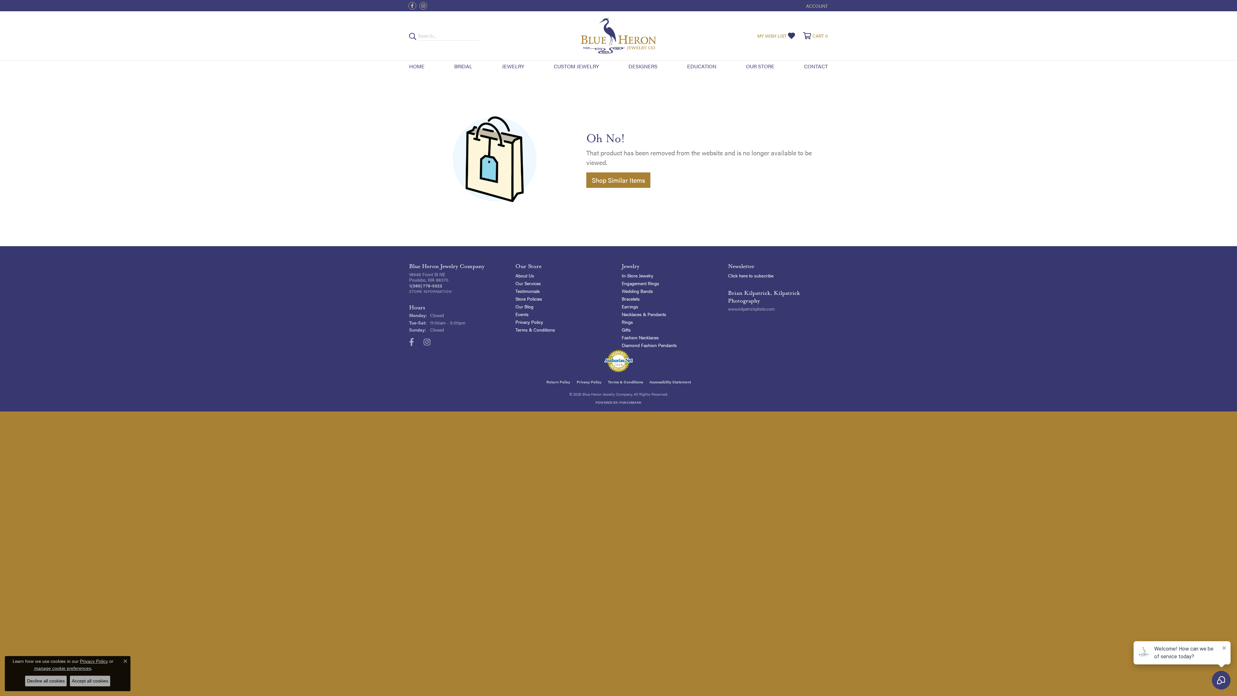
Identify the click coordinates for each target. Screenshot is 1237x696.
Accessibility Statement (670, 382)
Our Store (760, 66)
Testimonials (527, 291)
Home (417, 66)
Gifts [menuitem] (626, 329)
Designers (642, 66)
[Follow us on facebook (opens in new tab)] (412, 6)
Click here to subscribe (750, 275)
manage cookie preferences (62, 668)
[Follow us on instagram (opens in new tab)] (423, 6)
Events (522, 314)
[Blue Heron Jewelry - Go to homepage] (618, 35)
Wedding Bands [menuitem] (637, 291)
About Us (524, 275)
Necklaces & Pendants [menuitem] (644, 314)
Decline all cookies (46, 680)
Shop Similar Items (618, 180)
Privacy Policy (529, 322)
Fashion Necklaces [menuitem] (640, 337)
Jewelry (513, 66)
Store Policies (528, 298)
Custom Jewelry (576, 66)
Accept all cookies (90, 680)
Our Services (528, 283)
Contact (816, 66)
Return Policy (558, 382)
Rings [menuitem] (627, 322)
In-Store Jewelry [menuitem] (637, 275)
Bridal (463, 66)
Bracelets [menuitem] (631, 298)
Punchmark (630, 402)
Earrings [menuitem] (630, 306)
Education (701, 66)
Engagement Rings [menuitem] (640, 283)
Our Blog (524, 306)
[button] (816, 5)
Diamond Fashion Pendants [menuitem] (649, 345)
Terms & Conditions (535, 329)
